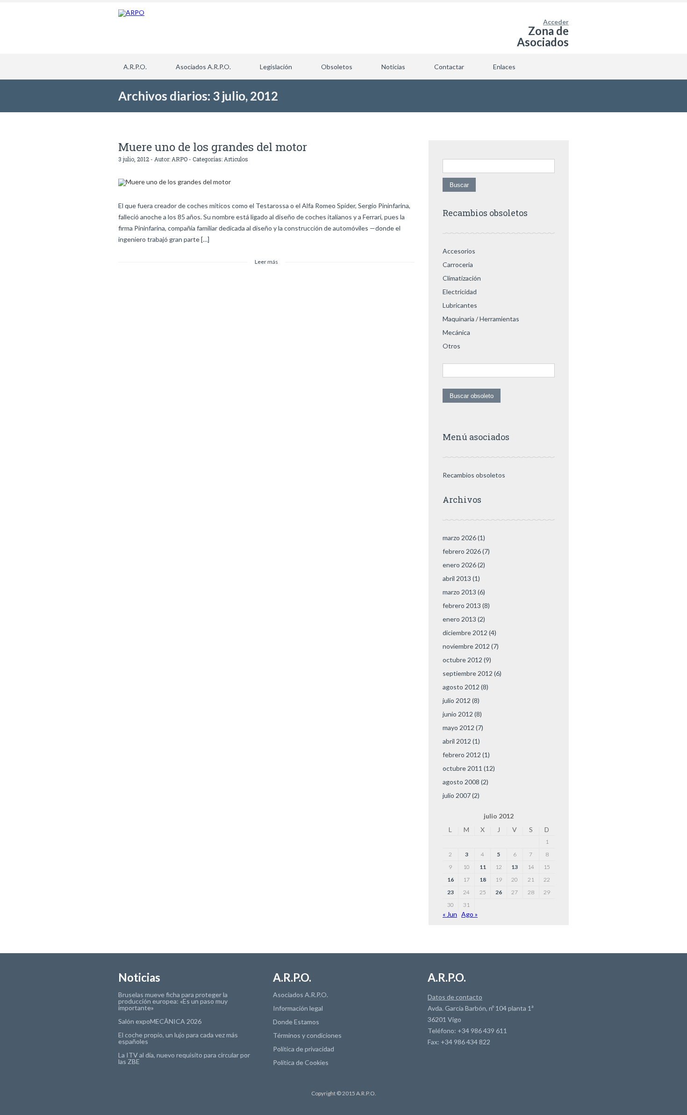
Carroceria (458, 264)
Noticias (393, 67)
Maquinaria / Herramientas (481, 319)
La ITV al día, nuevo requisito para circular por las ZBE (184, 1058)
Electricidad (460, 292)
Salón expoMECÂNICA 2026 (159, 1021)
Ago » (469, 914)
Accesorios (459, 251)
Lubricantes (460, 305)
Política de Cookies (301, 1062)
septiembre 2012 (468, 673)
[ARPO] (131, 28)
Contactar (449, 67)
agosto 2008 (461, 782)
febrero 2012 (462, 755)
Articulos (236, 159)
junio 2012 (458, 714)
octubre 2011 (462, 768)
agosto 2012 (461, 687)
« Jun (450, 914)
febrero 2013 (462, 605)
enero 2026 (459, 565)
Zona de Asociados (543, 36)
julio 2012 (457, 700)
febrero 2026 (462, 551)
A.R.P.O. (135, 67)
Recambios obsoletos (474, 475)
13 (514, 866)
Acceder (556, 22)
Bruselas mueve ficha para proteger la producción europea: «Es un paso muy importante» (173, 1001)
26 (498, 892)
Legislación (276, 67)
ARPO (179, 159)
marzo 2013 (459, 592)
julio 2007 (457, 795)
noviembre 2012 (466, 646)
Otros (451, 346)
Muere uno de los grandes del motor (212, 146)
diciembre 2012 (465, 633)
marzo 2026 (459, 538)
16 (450, 879)
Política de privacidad (303, 1049)
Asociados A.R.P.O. (203, 67)
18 (482, 879)
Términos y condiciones (307, 1035)
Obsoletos (336, 67)
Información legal (298, 1008)
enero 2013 (459, 619)
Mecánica (456, 332)
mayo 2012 (458, 727)
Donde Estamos (296, 1022)
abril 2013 (457, 578)
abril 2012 (457, 741)
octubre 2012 (462, 660)
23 (450, 892)
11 (482, 866)
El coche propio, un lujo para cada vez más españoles (178, 1038)
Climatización (462, 278)
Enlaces (504, 67)
